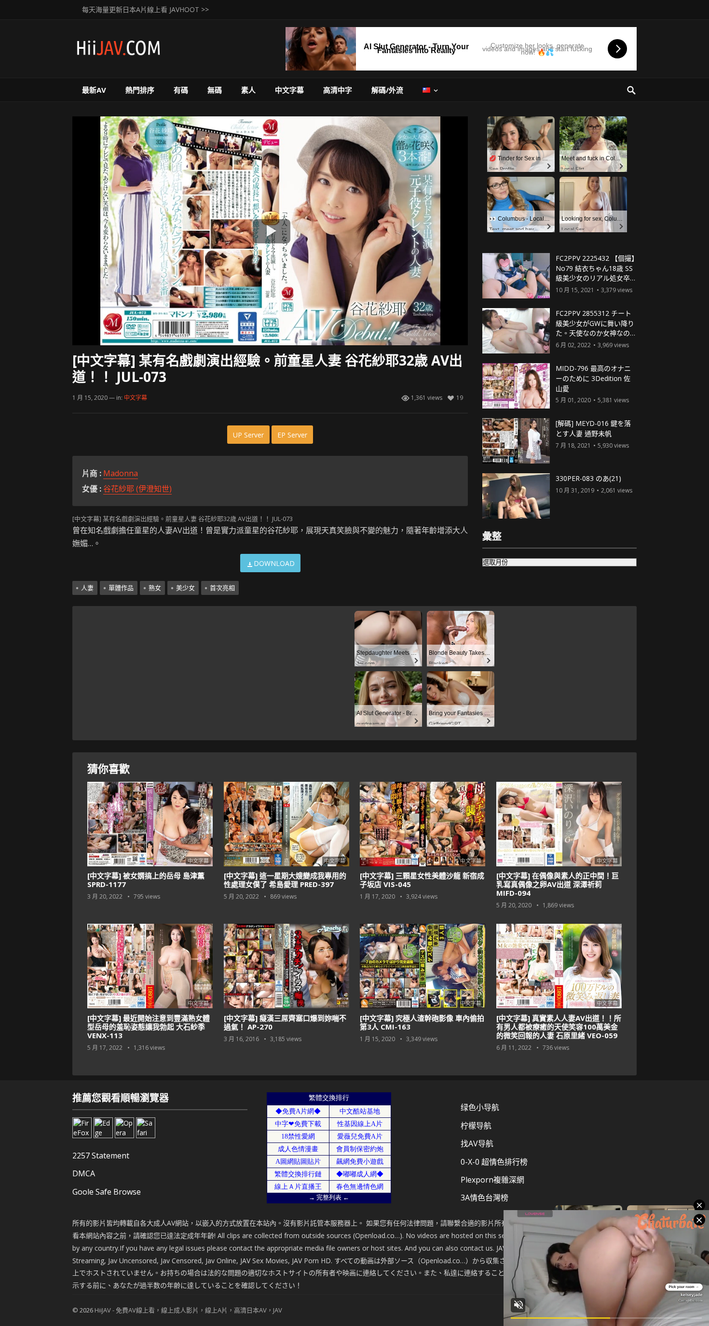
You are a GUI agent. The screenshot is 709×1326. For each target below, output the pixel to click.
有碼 (181, 90)
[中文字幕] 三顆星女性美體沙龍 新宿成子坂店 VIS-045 (422, 880)
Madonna (120, 473)
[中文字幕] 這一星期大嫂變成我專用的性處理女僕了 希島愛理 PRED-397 (285, 880)
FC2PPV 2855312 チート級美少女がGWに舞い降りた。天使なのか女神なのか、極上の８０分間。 (595, 328)
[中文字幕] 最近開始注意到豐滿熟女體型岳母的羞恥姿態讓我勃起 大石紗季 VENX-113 (148, 1026)
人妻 (87, 587)
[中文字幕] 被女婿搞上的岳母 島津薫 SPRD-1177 (146, 880)
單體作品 (121, 587)
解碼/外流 (387, 90)
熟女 (155, 587)
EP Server (292, 434)
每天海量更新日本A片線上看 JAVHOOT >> (145, 9)
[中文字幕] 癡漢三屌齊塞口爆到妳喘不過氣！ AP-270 (285, 1022)
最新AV (94, 90)
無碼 (214, 90)
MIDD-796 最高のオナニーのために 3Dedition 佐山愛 (593, 378)
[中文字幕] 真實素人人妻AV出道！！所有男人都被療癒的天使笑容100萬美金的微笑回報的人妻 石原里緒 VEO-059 (558, 1026)
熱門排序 (139, 90)
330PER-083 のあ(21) (588, 478)
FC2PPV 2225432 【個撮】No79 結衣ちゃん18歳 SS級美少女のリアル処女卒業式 (596, 273)
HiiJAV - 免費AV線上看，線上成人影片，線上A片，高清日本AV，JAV (188, 1310)
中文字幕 (289, 90)
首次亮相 (222, 587)
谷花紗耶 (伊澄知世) (137, 488)
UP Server (248, 434)
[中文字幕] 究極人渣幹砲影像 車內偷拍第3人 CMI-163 (422, 1022)
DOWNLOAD (274, 563)
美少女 (185, 587)
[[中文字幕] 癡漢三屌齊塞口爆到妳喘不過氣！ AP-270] (286, 966)
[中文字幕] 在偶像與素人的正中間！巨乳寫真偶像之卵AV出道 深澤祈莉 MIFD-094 (557, 884)
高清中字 (337, 90)
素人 (248, 90)
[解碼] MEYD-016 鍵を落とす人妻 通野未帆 (593, 428)
